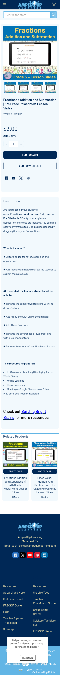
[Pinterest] (28, 178)
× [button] (46, 634)
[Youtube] (30, 555)
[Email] (13, 178)
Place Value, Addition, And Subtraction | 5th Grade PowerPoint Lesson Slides (45, 485)
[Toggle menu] (4, 4)
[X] (21, 178)
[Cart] (54, 4)
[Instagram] (44, 555)
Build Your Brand (13, 599)
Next (55, 471)
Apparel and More (14, 592)
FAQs (6, 611)
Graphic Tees (41, 592)
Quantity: (10, 136)
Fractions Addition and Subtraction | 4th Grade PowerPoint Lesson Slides (16, 485)
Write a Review (12, 113)
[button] (30, 166)
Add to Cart (15, 471)
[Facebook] (6, 178)
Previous (4, 471)
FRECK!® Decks (12, 605)
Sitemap (8, 629)
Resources (9, 586)
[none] (30, 53)
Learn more (27, 658)
